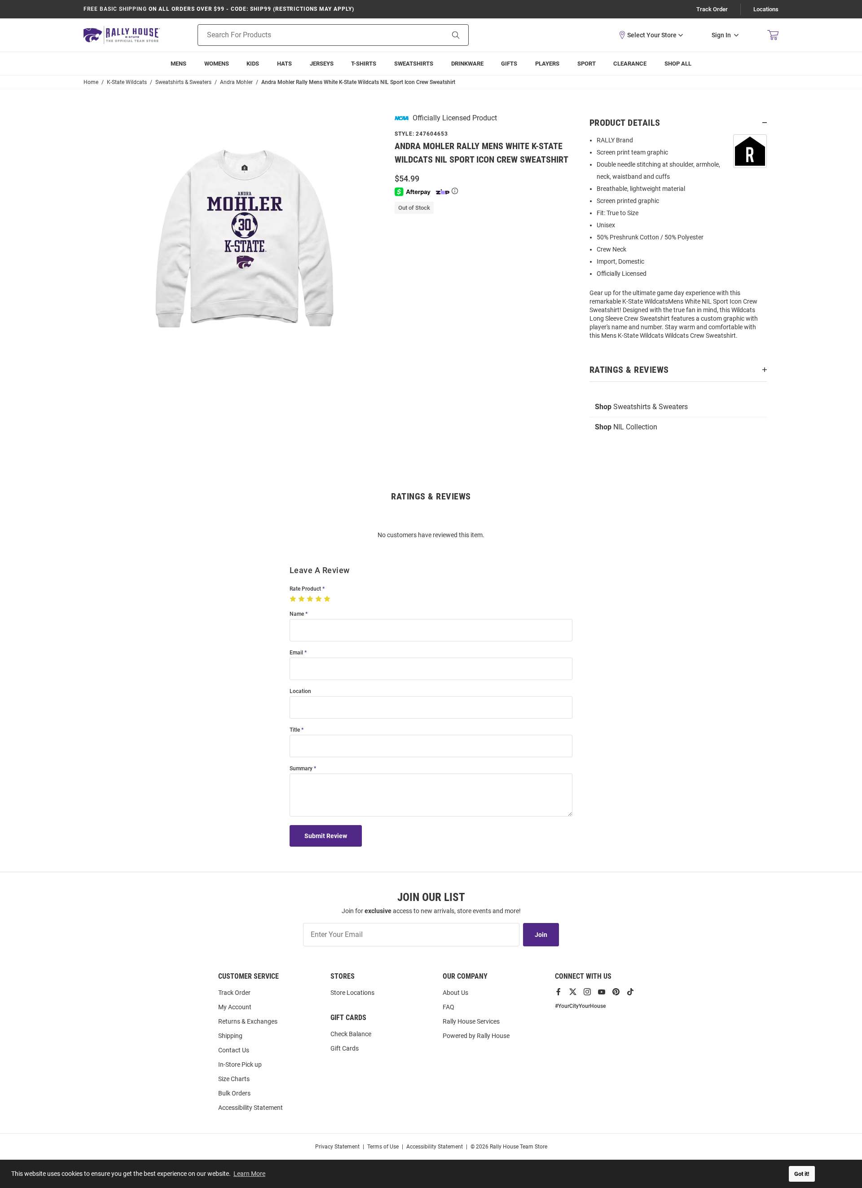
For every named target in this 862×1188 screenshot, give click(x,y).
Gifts (509, 63)
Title (295, 730)
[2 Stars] (302, 599)
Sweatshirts (413, 63)
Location (300, 691)
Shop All (677, 63)
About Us (455, 992)
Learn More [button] (249, 1173)
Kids (252, 63)
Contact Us (233, 1050)
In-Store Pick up (240, 1064)
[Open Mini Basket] (772, 35)
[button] (650, 35)
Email (296, 653)
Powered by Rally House (476, 1035)
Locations (765, 9)
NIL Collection (626, 427)
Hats (284, 63)
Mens (178, 63)
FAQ (448, 1007)
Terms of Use (383, 1147)
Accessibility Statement (250, 1107)
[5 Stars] (328, 599)
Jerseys (322, 63)
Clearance (629, 63)
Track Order (712, 9)
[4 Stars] (319, 599)
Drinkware (467, 63)
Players (547, 63)
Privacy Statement (337, 1147)
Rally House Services (471, 1021)
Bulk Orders (234, 1093)
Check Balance (350, 1034)
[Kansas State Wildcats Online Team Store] (122, 35)
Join (541, 934)
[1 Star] (294, 599)
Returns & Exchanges (247, 1021)
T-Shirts (363, 63)
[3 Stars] (311, 599)
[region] (678, 240)
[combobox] (309, 35)
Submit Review (325, 835)
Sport (586, 63)
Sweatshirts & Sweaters (641, 406)
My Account (234, 1007)
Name (297, 614)
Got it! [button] (801, 1173)
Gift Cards (344, 1048)
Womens (216, 63)
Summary (301, 769)
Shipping (230, 1035)
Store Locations (352, 992)
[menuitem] (547, 63)
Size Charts (234, 1078)
